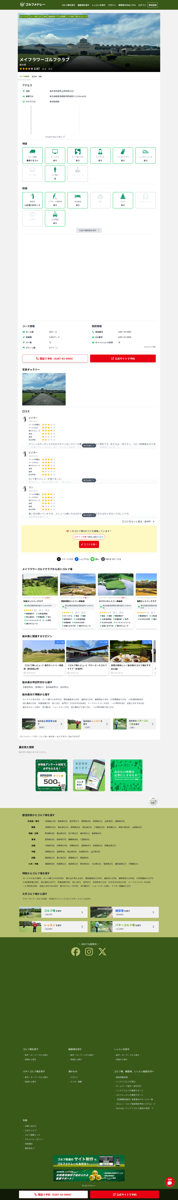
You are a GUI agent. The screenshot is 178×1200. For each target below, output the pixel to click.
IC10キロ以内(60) (78, 703)
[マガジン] (89, 1078)
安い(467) (76, 882)
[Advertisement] (89, 277)
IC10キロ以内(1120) (117, 882)
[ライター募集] (126, 775)
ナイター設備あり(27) (121, 886)
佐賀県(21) (61, 863)
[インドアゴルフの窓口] (134, 1082)
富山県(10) (61, 833)
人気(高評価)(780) (31, 882)
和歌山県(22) (110, 845)
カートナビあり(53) (31, 699)
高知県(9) (84, 857)
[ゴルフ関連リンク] (43, 1135)
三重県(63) (85, 839)
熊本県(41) (85, 863)
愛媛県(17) (73, 857)
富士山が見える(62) (74, 878)
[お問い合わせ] (43, 1126)
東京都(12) (111, 827)
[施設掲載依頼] (134, 1078)
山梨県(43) (137, 827)
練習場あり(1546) (126, 878)
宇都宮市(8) (28, 687)
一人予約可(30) (118, 703)
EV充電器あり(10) (118, 699)
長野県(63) (96, 833)
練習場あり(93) (101, 699)
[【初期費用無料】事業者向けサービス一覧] (134, 1100)
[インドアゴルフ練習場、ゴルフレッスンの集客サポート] (89, 1175)
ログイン (142, 5)
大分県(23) (96, 863)
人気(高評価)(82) (135, 699)
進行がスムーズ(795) (69, 886)
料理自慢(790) (64, 882)
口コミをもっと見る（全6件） (137, 521)
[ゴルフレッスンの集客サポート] (134, 1095)
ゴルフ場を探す (68, 5)
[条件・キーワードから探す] (43, 1055)
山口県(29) (95, 851)
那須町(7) (39, 687)
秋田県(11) (97, 821)
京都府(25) (74, 845)
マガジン (112, 5)
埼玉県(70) (87, 827)
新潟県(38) (50, 833)
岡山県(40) (72, 851)
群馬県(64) (75, 827)
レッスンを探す (99, 5)
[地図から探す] (43, 1060)
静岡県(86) (73, 839)
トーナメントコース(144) (139, 882)
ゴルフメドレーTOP (28, 736)
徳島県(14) (50, 857)
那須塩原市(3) (52, 687)
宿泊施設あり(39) (71, 699)
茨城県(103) (50, 827)
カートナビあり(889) (32, 878)
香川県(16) (61, 857)
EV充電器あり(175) (145, 878)
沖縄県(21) (133, 863)
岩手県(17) (74, 821)
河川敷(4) (46, 707)
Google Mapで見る (53, 136)
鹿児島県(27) (121, 863)
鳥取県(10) (50, 851)
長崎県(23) (73, 863)
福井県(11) (85, 833)
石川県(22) (73, 833)
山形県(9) (109, 821)
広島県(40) (83, 851)
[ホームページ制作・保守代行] (134, 1087)
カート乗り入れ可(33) (51, 699)
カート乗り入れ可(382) (53, 878)
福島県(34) (120, 821)
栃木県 (51, 736)
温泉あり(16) (87, 699)
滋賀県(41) (86, 845)
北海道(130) (50, 821)
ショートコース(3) (61, 707)
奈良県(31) (97, 845)
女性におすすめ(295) (48, 886)
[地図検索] (89, 775)
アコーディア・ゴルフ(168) (35, 898)
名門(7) (65, 703)
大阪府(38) (50, 845)
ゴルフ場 (43, 736)
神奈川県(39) (124, 827)
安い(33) (56, 703)
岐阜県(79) (61, 839)
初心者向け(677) (48, 882)
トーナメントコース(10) (98, 703)
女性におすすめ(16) (135, 703)
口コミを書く (90, 544)
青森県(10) (62, 821)
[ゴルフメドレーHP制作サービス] (89, 1161)
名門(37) (87, 882)
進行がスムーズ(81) (31, 707)
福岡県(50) (50, 863)
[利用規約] (43, 1144)
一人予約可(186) (30, 886)
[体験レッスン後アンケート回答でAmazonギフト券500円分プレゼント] (51, 775)
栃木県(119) (63, 827)
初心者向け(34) (29, 703)
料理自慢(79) (44, 703)
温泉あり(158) (110, 878)
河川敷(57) (85, 886)
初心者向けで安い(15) (80, 707)
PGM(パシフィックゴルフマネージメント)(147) (70, 898)
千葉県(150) (99, 827)
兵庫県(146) (62, 845)
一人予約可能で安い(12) (102, 707)
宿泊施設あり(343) (93, 878)
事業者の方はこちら (127, 5)
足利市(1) (64, 687)
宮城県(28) (86, 821)
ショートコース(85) (100, 886)
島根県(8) (61, 851)
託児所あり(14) (99, 882)
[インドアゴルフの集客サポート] (134, 1091)
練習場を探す (83, 5)
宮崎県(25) (108, 863)
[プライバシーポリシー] (43, 1140)
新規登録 (153, 5)
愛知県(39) (50, 839)
